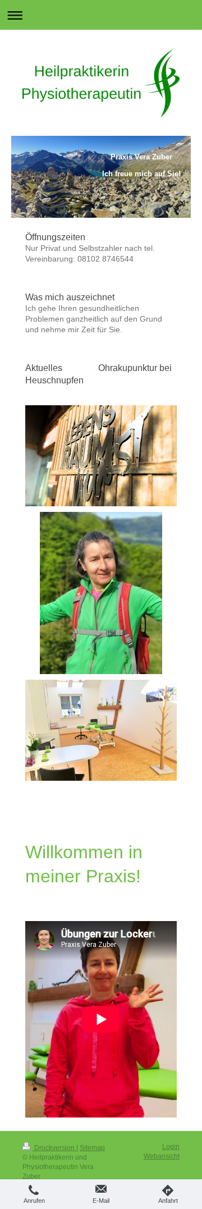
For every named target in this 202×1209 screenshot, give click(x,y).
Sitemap (92, 1148)
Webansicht (162, 1156)
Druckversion (54, 1148)
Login (171, 1147)
